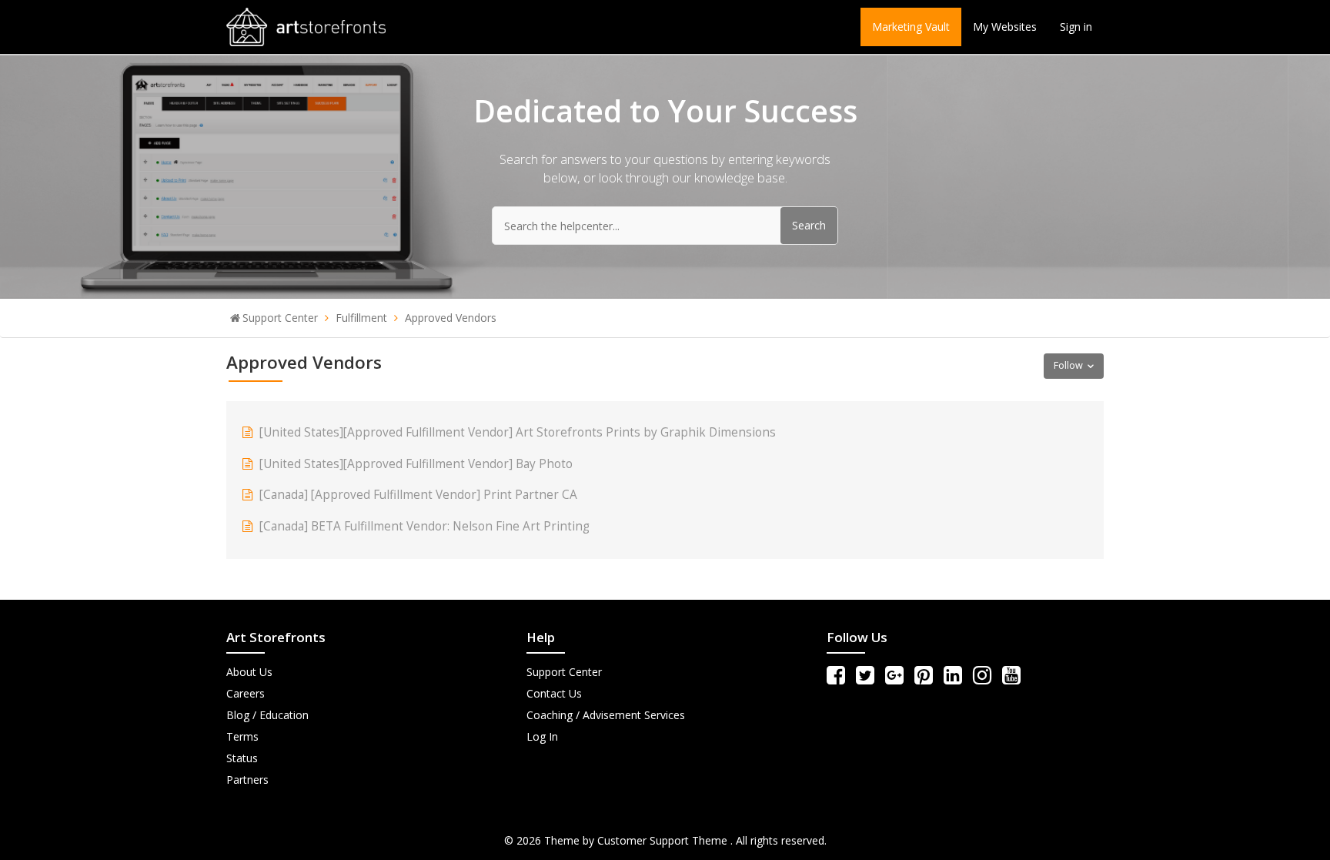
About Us (249, 671)
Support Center (280, 317)
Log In (542, 736)
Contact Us (554, 693)
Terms (242, 736)
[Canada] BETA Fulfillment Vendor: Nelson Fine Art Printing (424, 526)
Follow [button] (1068, 365)
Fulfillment (361, 317)
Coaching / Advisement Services (605, 715)
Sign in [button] (1076, 26)
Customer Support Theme (663, 840)
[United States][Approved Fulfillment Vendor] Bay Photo (416, 464)
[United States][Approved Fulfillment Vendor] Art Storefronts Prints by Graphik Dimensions (517, 432)
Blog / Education (267, 715)
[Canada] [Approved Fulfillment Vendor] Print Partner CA (418, 495)
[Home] (306, 25)
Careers (245, 693)
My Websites (1005, 26)
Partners (247, 779)
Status (242, 758)
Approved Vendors (450, 317)
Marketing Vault (911, 26)
